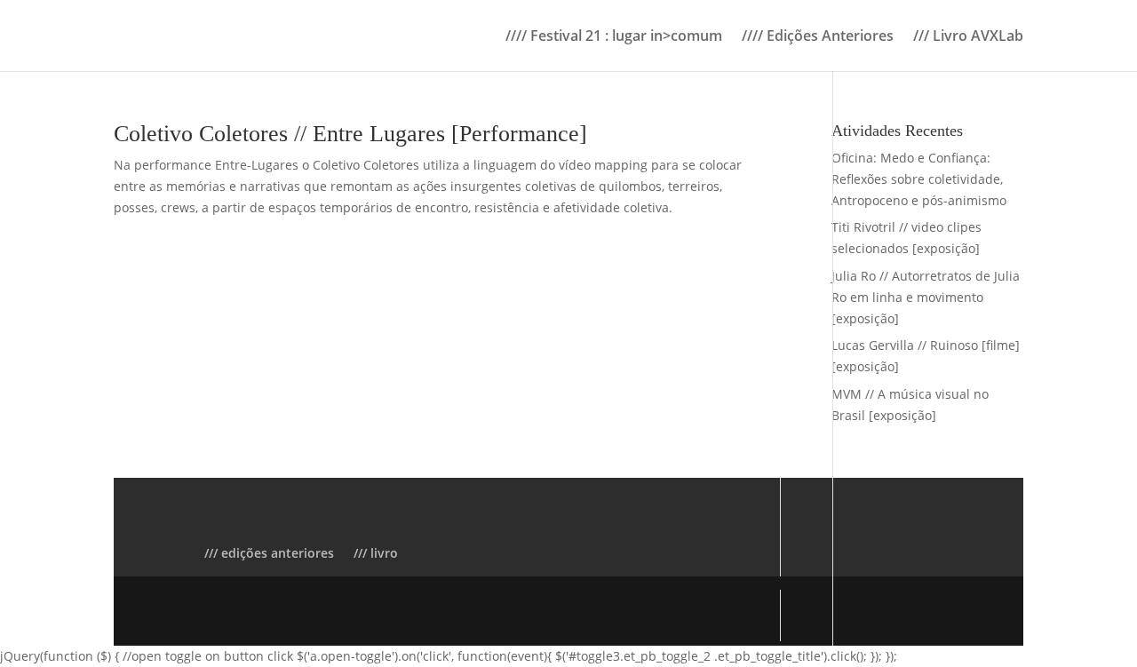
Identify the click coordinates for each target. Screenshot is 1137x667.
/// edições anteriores (269, 552)
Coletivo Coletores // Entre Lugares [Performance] (350, 134)
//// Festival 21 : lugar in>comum (613, 37)
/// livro (376, 552)
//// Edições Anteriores (818, 37)
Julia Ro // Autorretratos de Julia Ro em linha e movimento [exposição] (925, 297)
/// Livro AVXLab (968, 37)
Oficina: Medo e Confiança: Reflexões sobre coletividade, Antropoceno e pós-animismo (918, 179)
